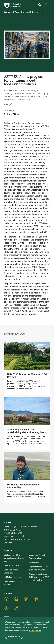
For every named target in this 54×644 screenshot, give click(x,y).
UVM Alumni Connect (12, 577)
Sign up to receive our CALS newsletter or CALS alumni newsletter (39, 577)
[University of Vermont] (12, 8)
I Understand (14, 636)
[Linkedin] (36, 599)
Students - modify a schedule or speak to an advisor (14, 558)
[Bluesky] (16, 607)
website (34, 314)
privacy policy (35, 630)
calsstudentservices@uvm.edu (17, 539)
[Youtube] (16, 599)
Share (6, 104)
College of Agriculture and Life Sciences (23, 11)
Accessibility (34, 562)
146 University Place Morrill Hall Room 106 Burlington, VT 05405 (13, 533)
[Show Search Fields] (40, 5)
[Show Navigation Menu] (46, 5)
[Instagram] (26, 599)
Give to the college (11, 565)
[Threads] (6, 607)
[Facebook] (6, 599)
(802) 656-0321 (10, 542)
